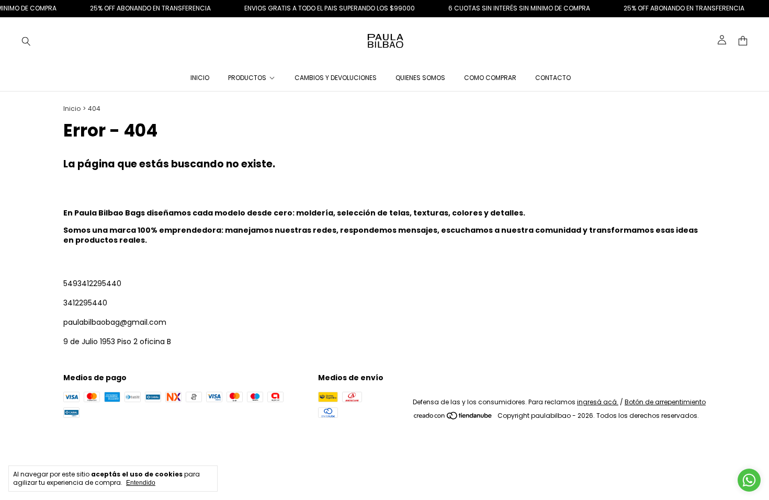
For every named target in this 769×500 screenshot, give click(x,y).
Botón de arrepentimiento (665, 401)
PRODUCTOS (247, 77)
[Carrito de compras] (743, 41)
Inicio (72, 108)
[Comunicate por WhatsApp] (749, 480)
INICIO (199, 77)
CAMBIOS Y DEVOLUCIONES (336, 77)
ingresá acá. (597, 401)
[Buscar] (26, 41)
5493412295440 (92, 283)
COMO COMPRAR (490, 77)
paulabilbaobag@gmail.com (114, 322)
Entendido (140, 482)
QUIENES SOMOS (420, 77)
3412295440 (85, 303)
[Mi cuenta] (722, 41)
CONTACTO (553, 77)
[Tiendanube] (453, 418)
